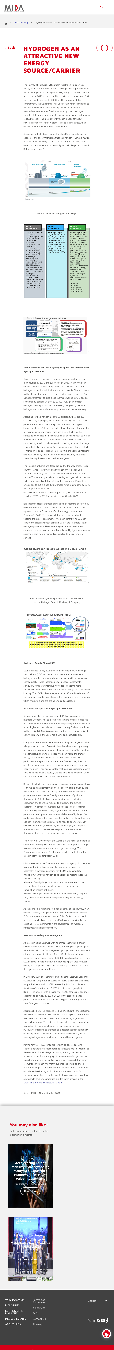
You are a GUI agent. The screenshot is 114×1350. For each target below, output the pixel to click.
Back (11, 48)
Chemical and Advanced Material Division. (43, 1082)
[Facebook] (107, 48)
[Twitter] (97, 48)
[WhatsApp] (112, 48)
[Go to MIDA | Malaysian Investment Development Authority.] (7, 22)
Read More (30, 1191)
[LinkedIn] (102, 48)
